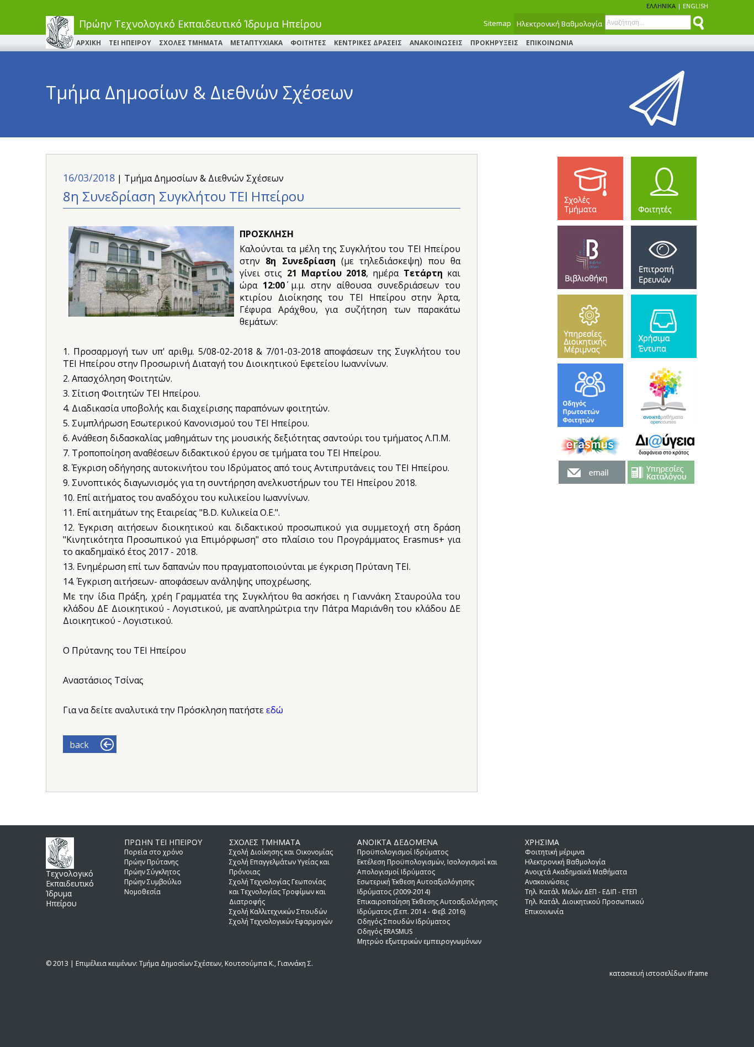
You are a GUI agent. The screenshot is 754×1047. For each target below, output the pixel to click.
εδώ (274, 710)
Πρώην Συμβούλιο (153, 881)
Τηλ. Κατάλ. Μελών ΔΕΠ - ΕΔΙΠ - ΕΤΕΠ (581, 891)
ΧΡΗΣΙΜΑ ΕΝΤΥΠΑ (664, 326)
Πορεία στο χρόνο (153, 852)
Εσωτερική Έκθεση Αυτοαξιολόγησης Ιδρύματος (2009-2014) (415, 886)
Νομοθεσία (142, 891)
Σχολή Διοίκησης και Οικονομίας (281, 852)
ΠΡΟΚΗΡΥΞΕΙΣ (494, 42)
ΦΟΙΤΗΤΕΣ (308, 42)
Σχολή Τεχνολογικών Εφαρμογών (280, 921)
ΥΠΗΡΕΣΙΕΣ (590, 326)
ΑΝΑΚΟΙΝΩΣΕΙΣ (436, 42)
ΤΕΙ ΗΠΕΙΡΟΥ (130, 42)
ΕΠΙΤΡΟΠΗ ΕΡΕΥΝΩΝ (664, 257)
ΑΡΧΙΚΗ (88, 42)
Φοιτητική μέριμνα (555, 852)
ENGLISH (695, 6)
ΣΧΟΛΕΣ (590, 188)
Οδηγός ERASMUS (384, 931)
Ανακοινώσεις (547, 881)
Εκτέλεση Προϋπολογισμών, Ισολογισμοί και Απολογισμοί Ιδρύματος (427, 867)
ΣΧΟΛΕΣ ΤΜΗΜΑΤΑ (190, 42)
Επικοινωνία (544, 911)
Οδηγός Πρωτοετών (590, 395)
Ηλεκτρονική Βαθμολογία (559, 24)
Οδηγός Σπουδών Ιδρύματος (403, 921)
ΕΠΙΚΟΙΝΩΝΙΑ (549, 42)
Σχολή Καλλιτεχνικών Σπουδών (278, 911)
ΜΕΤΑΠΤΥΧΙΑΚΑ (256, 42)
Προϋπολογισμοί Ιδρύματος (402, 852)
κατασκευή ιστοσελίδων (647, 973)
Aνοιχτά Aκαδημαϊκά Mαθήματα (576, 872)
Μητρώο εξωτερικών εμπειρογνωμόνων (419, 941)
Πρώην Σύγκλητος (152, 872)
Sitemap (497, 23)
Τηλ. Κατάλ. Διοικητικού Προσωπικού (584, 901)
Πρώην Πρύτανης (151, 862)
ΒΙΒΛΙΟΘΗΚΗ (590, 257)
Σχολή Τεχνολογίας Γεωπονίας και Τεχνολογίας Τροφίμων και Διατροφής (277, 891)
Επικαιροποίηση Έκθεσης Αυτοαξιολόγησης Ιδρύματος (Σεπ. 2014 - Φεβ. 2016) (427, 906)
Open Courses (664, 395)
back (79, 745)
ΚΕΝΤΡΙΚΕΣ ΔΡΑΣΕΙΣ (368, 42)
